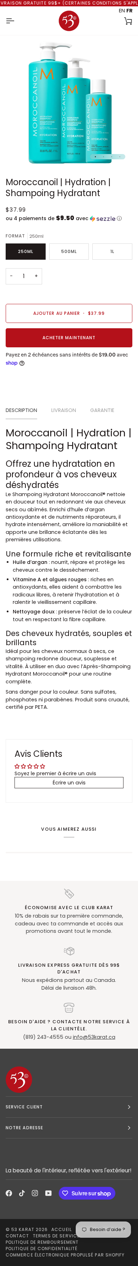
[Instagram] (35, 1193)
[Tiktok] (22, 1193)
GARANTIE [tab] (102, 410)
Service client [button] (24, 1107)
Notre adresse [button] (24, 1128)
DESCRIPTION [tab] (21, 410)
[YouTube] (48, 1193)
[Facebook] (9, 1193)
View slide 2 (103, 156)
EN (122, 10)
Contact (17, 1236)
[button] (69, 218)
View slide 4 (119, 156)
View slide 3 (111, 156)
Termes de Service (56, 1236)
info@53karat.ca (94, 1037)
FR (129, 10)
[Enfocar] (19, 153)
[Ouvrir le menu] (16, 20)
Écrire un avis (69, 782)
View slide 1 (95, 156)
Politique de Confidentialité (41, 1249)
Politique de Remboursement (42, 1242)
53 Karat (22, 1229)
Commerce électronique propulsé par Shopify (65, 1255)
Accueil (61, 1229)
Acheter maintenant (69, 338)
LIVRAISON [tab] (63, 410)
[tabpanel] (69, 568)
